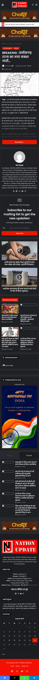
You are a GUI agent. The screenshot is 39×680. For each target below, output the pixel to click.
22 (30, 640)
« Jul (3, 654)
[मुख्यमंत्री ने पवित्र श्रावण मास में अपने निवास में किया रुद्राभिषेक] (10, 308)
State (10, 44)
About (18, 666)
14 (24, 636)
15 (29, 636)
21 (24, 640)
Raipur (16, 48)
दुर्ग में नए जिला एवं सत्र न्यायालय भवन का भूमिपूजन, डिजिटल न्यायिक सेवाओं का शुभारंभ (28, 343)
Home (5, 44)
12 (14, 636)
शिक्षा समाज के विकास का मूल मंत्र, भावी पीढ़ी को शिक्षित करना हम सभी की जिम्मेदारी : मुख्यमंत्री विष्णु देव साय (25, 509)
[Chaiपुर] (19, 15)
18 (9, 640)
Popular (29, 455)
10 (4, 636)
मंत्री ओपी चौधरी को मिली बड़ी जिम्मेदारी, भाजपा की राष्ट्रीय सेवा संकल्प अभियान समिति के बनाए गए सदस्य (10, 343)
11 (9, 636)
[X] (19, 191)
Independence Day (19, 384)
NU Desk (7, 66)
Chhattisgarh (17, 44)
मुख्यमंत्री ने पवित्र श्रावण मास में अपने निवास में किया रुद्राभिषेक (10, 317)
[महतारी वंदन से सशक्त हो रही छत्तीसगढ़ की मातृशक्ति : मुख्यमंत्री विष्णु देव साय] (28, 308)
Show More (19, 142)
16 (35, 636)
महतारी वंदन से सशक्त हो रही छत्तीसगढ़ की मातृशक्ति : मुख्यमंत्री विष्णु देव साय (28, 318)
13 (19, 636)
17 (4, 640)
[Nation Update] (19, 4)
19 (14, 640)
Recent (9, 455)
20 (19, 640)
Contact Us (24, 666)
